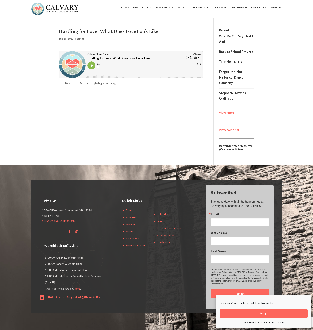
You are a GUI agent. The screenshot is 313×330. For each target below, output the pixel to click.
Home (124, 7)
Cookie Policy (249, 322)
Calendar (259, 7)
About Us (141, 7)
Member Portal (135, 245)
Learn (218, 7)
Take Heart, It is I (231, 62)
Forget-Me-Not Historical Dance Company (231, 77)
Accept (263, 313)
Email (215, 214)
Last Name (218, 251)
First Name (219, 232)
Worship (163, 7)
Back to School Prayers (236, 52)
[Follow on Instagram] (77, 232)
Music (129, 231)
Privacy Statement (266, 322)
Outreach (239, 7)
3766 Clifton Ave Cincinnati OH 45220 (67, 210)
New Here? (133, 217)
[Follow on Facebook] (69, 232)
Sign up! (240, 294)
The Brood (132, 238)
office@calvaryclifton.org (58, 220)
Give (274, 7)
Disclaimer (163, 241)
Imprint (280, 322)
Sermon (79, 38)
